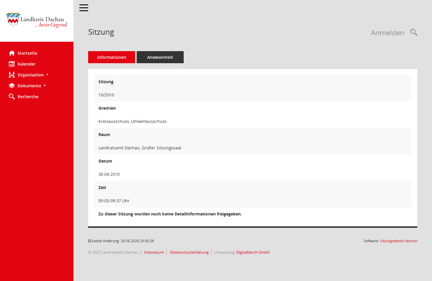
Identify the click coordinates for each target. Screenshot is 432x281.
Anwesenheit (160, 57)
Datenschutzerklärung (189, 252)
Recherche (28, 96)
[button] (36, 74)
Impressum (153, 252)
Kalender (27, 64)
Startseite (27, 53)
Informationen (111, 57)
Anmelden (387, 32)
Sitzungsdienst (398, 240)
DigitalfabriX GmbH (253, 252)
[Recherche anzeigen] (412, 32)
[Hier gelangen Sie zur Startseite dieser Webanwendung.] (36, 23)
